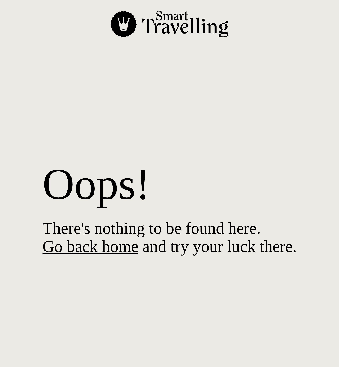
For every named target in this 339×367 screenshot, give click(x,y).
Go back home (90, 246)
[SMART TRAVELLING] (169, 35)
